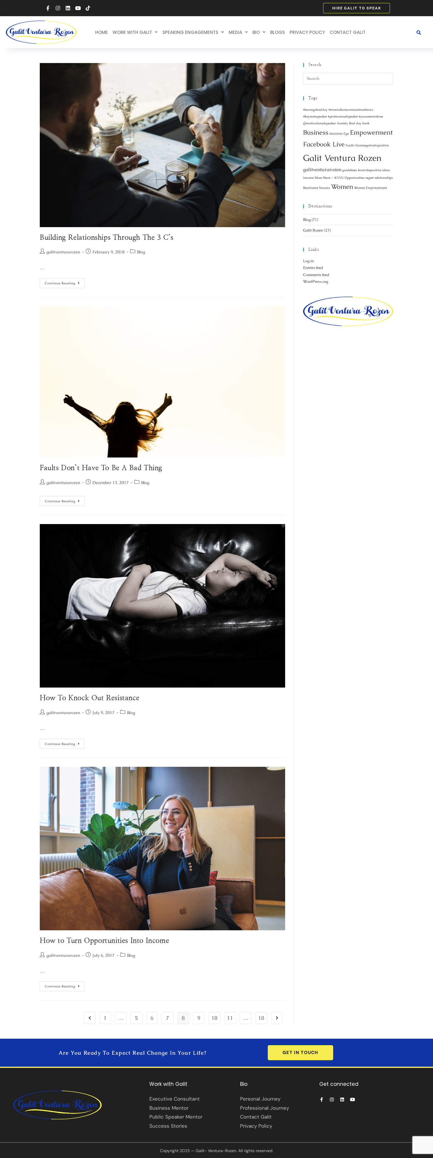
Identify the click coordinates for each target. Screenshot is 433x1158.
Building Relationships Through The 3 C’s (106, 237)
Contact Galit (348, 32)
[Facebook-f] (48, 8)
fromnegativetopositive (372, 145)
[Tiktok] (88, 8)
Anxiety (342, 123)
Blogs (277, 32)
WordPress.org (315, 281)
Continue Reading (65, 281)
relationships (384, 178)
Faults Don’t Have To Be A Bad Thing (101, 468)
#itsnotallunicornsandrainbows (350, 110)
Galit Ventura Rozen (342, 157)
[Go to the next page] (277, 1018)
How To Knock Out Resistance (89, 698)
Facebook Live (324, 144)
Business (315, 132)
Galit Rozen (313, 230)
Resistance (310, 188)
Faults (350, 145)
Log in (308, 260)
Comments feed (316, 274)
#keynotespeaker (315, 116)
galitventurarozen (63, 252)
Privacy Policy (307, 32)
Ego (346, 133)
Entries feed (313, 267)
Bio (256, 32)
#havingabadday (315, 110)
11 (230, 1018)
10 (214, 1018)
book (365, 123)
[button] (135, 32)
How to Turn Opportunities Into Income (104, 940)
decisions (336, 133)
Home (101, 32)
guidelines (349, 170)
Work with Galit (132, 32)
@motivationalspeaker (319, 123)
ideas (386, 170)
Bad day (355, 123)
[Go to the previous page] (89, 1018)
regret (370, 178)
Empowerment (371, 132)
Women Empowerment (370, 188)
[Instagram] (58, 8)
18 (261, 1018)
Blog (141, 252)
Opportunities (355, 178)
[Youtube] (78, 8)
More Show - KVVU (329, 178)
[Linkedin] (68, 8)
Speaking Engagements (190, 32)
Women (342, 186)
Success (324, 188)
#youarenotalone (371, 116)
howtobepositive (369, 170)
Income (308, 178)
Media (235, 32)
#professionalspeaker (343, 116)
